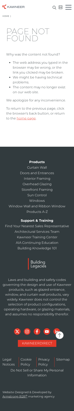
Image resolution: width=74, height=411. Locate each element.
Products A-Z (37, 212)
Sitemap (63, 359)
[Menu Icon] (69, 8)
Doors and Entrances (37, 173)
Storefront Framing (37, 190)
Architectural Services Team (37, 232)
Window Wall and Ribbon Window (37, 206)
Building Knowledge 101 (37, 248)
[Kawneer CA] (60, 7)
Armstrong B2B (14, 396)
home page (26, 118)
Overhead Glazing (37, 184)
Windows (37, 201)
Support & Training (37, 221)
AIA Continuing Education (37, 243)
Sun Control (37, 195)
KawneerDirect (37, 343)
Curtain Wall (37, 167)
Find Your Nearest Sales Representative (37, 226)
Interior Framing (37, 179)
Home (5, 16)
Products (37, 162)
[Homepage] (13, 6)
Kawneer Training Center (37, 237)
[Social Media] (18, 331)
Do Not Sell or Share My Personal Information (37, 372)
